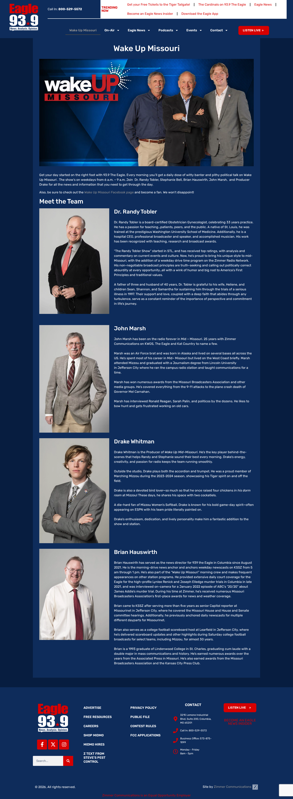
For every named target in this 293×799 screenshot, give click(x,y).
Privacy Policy (143, 708)
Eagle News (263, 4)
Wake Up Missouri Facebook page (109, 192)
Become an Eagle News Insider (150, 14)
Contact (216, 30)
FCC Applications (145, 735)
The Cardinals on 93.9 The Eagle (222, 4)
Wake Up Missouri (82, 30)
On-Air (109, 30)
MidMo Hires (94, 744)
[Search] (68, 761)
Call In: (65, 9)
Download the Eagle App (199, 14)
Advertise (92, 708)
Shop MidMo (94, 735)
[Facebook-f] (42, 745)
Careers (91, 726)
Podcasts (165, 30)
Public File (140, 717)
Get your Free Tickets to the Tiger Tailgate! (158, 4)
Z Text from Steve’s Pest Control (94, 757)
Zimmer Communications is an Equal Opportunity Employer (146, 795)
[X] (53, 745)
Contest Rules (143, 726)
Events (191, 30)
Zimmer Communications (233, 787)
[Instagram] (64, 745)
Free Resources (98, 717)
